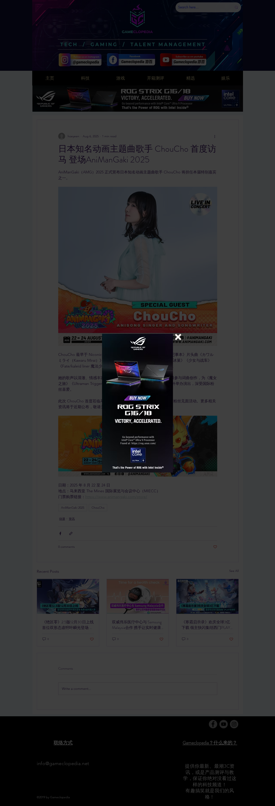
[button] (178, 337)
